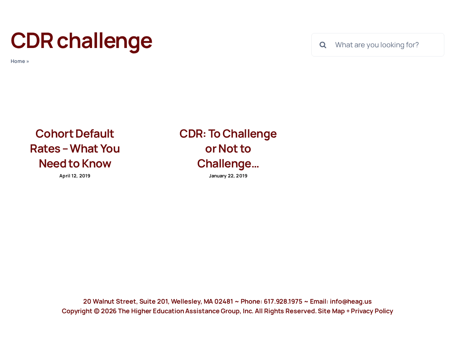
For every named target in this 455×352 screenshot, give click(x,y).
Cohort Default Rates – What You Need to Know (75, 148)
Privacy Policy (372, 310)
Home (18, 61)
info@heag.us (351, 301)
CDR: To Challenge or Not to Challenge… (228, 148)
